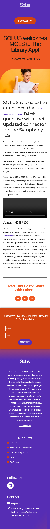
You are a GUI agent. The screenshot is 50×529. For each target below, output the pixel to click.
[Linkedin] (10, 485)
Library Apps (8, 236)
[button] (25, 11)
